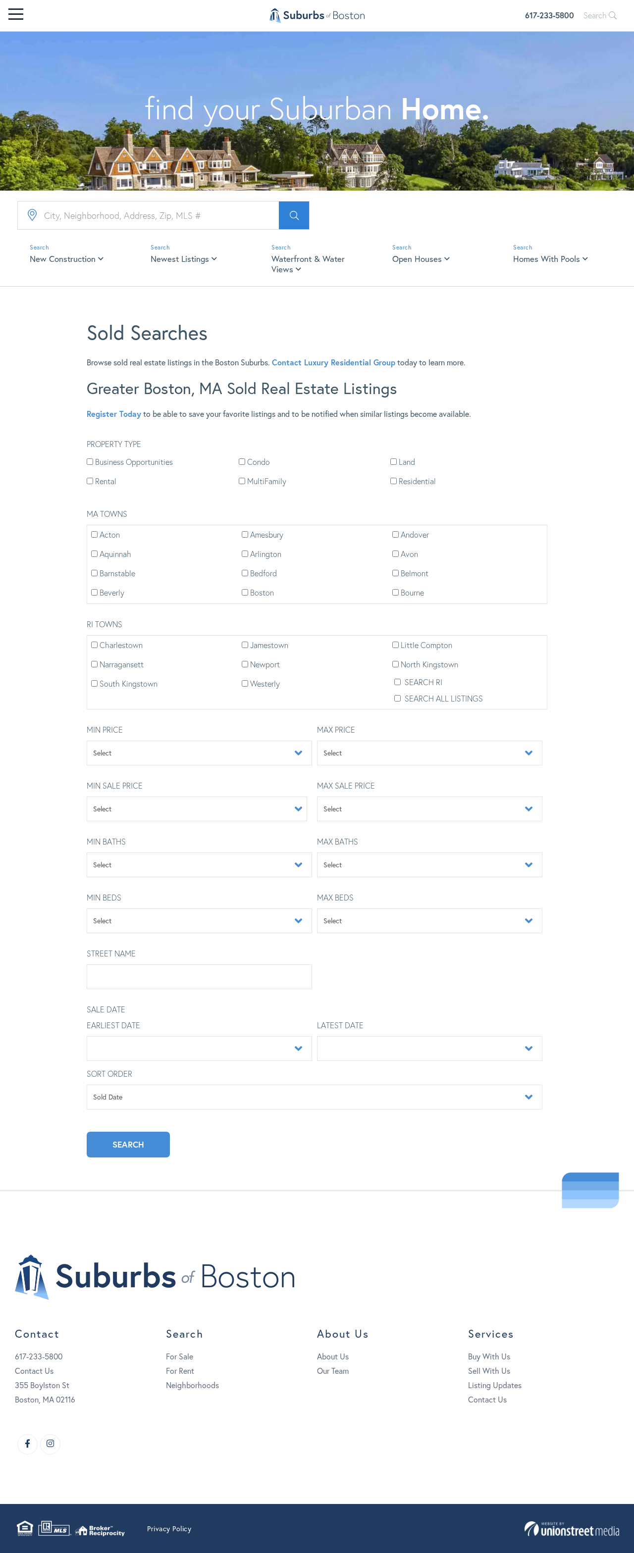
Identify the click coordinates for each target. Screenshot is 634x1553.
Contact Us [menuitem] (487, 1399)
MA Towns (107, 514)
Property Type (114, 444)
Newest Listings (180, 258)
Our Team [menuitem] (333, 1371)
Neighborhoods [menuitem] (192, 1385)
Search (596, 15)
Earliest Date (113, 1025)
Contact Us (34, 1371)
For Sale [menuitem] (179, 1356)
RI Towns (104, 624)
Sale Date (106, 1009)
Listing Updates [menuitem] (495, 1385)
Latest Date (340, 1025)
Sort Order (109, 1074)
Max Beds (335, 897)
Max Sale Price (346, 786)
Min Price (105, 730)
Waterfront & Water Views (308, 263)
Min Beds (104, 897)
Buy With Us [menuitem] (489, 1356)
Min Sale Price (115, 786)
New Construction (63, 258)
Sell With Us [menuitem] (489, 1371)
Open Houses (417, 258)
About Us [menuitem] (333, 1356)
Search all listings (443, 698)
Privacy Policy (169, 1528)
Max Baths (337, 842)
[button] (294, 215)
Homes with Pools (546, 258)
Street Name (111, 953)
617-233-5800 (549, 15)
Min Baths (106, 842)
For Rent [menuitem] (180, 1371)
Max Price (336, 730)
